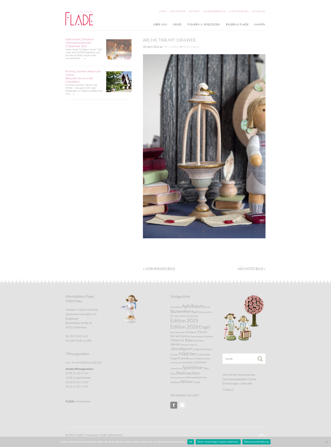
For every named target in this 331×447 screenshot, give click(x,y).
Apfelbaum (192, 306)
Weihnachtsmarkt (177, 377)
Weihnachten (188, 373)
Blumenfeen (181, 311)
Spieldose (192, 367)
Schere (198, 358)
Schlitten (206, 358)
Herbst (175, 344)
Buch (195, 312)
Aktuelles (258, 11)
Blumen (207, 307)
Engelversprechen (177, 332)
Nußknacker (203, 354)
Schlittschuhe (176, 362)
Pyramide (183, 358)
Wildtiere (175, 382)
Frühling (185, 336)
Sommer (201, 362)
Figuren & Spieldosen (204, 24)
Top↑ (261, 435)
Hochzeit (184, 345)
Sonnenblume (176, 368)
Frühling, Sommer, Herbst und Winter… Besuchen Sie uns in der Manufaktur (83, 76)
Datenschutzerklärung (256, 441)
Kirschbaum (206, 349)
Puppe (173, 358)
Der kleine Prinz (205, 312)
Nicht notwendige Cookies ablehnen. (218, 441)
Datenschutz (115, 435)
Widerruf (228, 389)
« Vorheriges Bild (159, 269)
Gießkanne (208, 336)
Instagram (182, 405)
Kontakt (194, 11)
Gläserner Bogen (182, 340)
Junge (196, 349)
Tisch (173, 373)
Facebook (173, 405)
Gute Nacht (199, 340)
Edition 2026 (184, 327)
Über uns (160, 24)
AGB (103, 435)
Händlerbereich (214, 11)
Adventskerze (176, 307)
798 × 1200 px (171, 46)
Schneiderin (188, 362)
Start (163, 11)
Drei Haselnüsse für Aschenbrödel (184, 316)
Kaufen (259, 24)
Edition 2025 (184, 320)
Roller (192, 358)
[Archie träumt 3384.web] (204, 237)
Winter (186, 381)
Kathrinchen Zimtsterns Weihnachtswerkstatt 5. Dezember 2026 (80, 43)
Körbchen (174, 355)
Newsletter (177, 11)
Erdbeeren (191, 332)
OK (190, 441)
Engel (204, 327)
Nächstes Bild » (251, 269)
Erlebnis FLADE (237, 24)
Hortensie (193, 345)
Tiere (206, 368)
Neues (177, 24)
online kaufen (78, 401)
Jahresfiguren (181, 348)
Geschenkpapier (197, 336)
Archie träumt (191, 46)
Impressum (91, 435)
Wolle (197, 382)
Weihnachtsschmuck (196, 377)
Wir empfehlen (239, 11)
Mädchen (188, 353)
